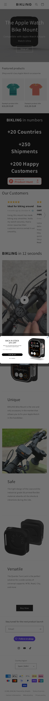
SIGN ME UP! (12, 354)
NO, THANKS (12, 358)
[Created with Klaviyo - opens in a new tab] (24, 364)
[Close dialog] (47, 337)
